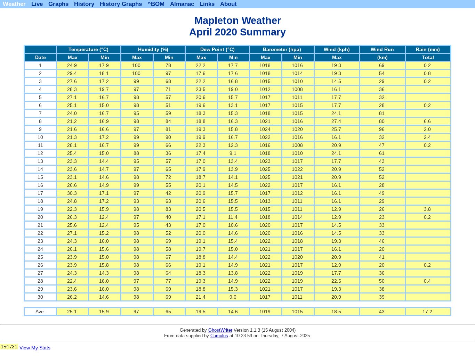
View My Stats (34, 347)
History (84, 4)
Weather (14, 4)
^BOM (155, 4)
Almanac (182, 4)
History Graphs (121, 4)
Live (37, 4)
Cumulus (219, 335)
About (228, 4)
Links (207, 4)
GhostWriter (220, 330)
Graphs (58, 4)
